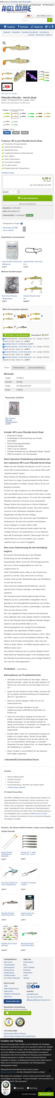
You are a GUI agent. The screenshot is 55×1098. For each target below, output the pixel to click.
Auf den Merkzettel (28, 204)
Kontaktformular (32, 994)
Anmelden (14, 2)
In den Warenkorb (29, 198)
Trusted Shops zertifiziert (16, 787)
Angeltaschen (20, 1036)
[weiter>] (49, 35)
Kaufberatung (9, 973)
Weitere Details (8, 173)
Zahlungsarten (9, 967)
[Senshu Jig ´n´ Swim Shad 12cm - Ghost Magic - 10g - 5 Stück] (30, 842)
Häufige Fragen (9, 975)
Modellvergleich (19, 368)
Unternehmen (28, 962)
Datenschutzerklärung (9, 1072)
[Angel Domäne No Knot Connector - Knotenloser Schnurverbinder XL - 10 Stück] (30, 903)
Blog (25, 965)
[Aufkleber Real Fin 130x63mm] (21, 316)
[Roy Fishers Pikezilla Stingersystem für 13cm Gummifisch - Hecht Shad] (14, 408)
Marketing (33, 1088)
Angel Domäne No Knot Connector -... (27, 914)
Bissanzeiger (8, 1034)
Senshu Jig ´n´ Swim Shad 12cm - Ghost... (28, 853)
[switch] (5, 1092)
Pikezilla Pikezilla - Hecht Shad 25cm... (8, 914)
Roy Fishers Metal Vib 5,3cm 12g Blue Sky (9, 884)
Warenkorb (49, 5)
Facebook (27, 970)
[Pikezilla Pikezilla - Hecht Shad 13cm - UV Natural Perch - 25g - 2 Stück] (7, 76)
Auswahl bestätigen (29, 1094)
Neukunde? (27, 2)
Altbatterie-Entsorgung (12, 994)
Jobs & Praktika (29, 967)
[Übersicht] (40, 35)
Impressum (8, 996)
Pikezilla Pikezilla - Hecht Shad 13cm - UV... (20, 347)
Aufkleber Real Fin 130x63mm (16, 344)
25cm (24, 133)
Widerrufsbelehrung (11, 989)
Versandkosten (9, 965)
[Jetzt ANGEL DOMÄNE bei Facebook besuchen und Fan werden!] (29, 988)
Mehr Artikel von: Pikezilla (9, 93)
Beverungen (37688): (10, 228)
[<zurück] (31, 35)
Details (6, 368)
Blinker (16, 1034)
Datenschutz (8, 991)
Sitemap (26, 978)
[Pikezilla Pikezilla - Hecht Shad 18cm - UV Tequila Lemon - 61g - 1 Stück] (30, 933)
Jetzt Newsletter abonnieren (19, 1013)
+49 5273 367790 (35, 997)
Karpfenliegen (30, 1036)
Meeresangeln (9, 1036)
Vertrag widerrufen (13, 1001)
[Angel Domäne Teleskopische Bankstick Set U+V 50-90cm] (10, 842)
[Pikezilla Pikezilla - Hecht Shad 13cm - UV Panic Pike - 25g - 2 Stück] (35, 316)
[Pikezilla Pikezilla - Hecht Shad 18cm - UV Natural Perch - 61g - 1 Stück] (8, 327)
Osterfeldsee (28, 973)
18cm (15, 133)
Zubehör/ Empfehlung (36, 368)
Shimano (22, 1034)
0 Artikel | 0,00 (45, 16)
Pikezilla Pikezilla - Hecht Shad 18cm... (28, 944)
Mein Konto (23, 5)
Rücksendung (9, 970)
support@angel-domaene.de (39, 1000)
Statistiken (20, 1088)
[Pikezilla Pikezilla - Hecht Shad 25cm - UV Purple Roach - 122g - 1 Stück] (10, 903)
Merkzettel (36, 5)
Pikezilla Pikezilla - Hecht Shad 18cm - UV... (20, 352)
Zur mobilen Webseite (12, 978)
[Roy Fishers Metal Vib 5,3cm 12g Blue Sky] (10, 872)
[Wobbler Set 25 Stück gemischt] (10, 933)
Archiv (25, 975)
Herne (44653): (8, 230)
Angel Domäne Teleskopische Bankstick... (6, 854)
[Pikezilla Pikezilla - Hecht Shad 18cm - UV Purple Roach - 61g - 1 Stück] (21, 327)
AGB (5, 986)
